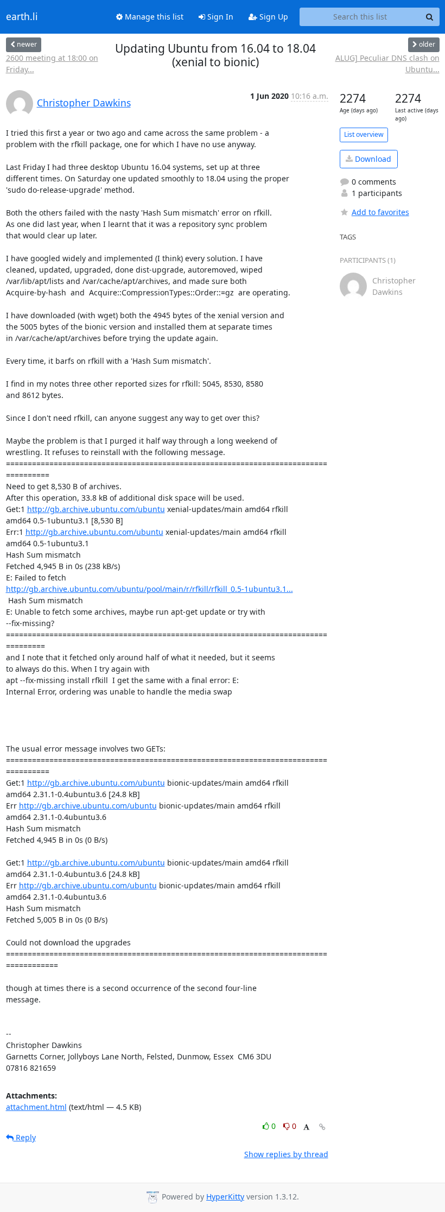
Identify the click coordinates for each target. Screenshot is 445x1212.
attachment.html (36, 1107)
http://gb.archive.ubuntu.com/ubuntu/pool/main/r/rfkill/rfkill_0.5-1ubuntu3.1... (149, 589)
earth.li (22, 16)
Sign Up (272, 16)
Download (372, 159)
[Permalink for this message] (322, 1127)
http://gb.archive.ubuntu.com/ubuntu (96, 509)
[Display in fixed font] (306, 1127)
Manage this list (153, 16)
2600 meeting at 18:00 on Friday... (52, 63)
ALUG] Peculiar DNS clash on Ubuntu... (387, 63)
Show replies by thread (286, 1154)
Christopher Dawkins (84, 102)
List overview (364, 134)
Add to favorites (380, 212)
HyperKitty (225, 1196)
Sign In (219, 16)
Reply (25, 1137)
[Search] (430, 17)
